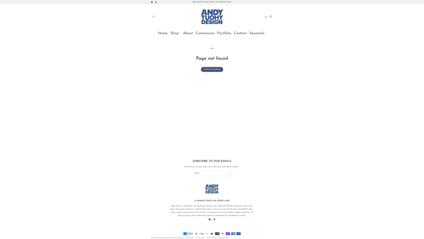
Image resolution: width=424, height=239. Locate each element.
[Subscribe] (229, 173)
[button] (153, 16)
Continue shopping (212, 69)
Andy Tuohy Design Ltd (164, 237)
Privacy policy (200, 237)
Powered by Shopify (177, 237)
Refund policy (190, 237)
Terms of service (212, 237)
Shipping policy (223, 237)
